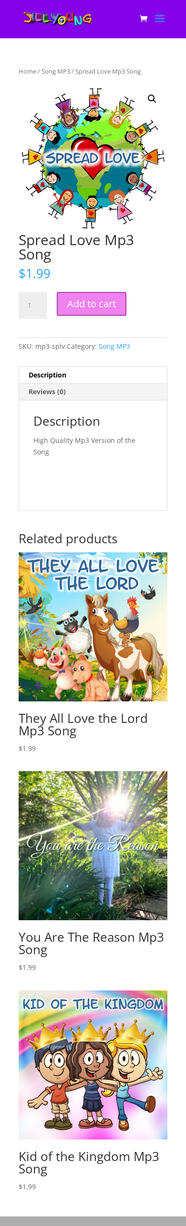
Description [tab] (47, 374)
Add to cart (91, 303)
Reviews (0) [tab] (47, 391)
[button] (152, 99)
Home (27, 71)
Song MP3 (55, 71)
